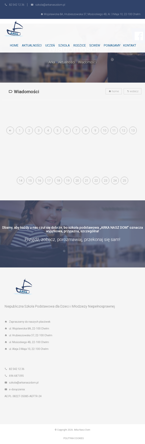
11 (114, 130)
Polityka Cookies (73, 438)
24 (115, 180)
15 (30, 180)
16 (39, 180)
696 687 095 (16, 375)
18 (58, 180)
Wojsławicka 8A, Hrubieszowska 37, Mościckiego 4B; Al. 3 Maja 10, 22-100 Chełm (91, 14)
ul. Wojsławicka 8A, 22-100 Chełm (29, 328)
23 (105, 180)
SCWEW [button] (94, 45)
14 (20, 180)
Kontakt (129, 45)
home (115, 91)
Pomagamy (112, 45)
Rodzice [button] (79, 45)
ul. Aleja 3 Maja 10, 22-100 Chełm (29, 348)
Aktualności (66, 62)
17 (49, 180)
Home (14, 45)
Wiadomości (87, 62)
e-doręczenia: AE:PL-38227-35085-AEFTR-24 (23, 393)
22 (96, 180)
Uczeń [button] (50, 45)
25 (124, 180)
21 (86, 180)
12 (123, 130)
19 (67, 180)
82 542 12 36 (16, 4)
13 (133, 130)
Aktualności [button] (32, 45)
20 (77, 180)
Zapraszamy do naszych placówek (29, 321)
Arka (52, 62)
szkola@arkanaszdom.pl (50, 4)
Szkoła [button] (64, 45)
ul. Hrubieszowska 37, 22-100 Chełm (30, 335)
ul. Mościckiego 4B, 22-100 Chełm (29, 342)
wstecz (133, 91)
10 (104, 130)
